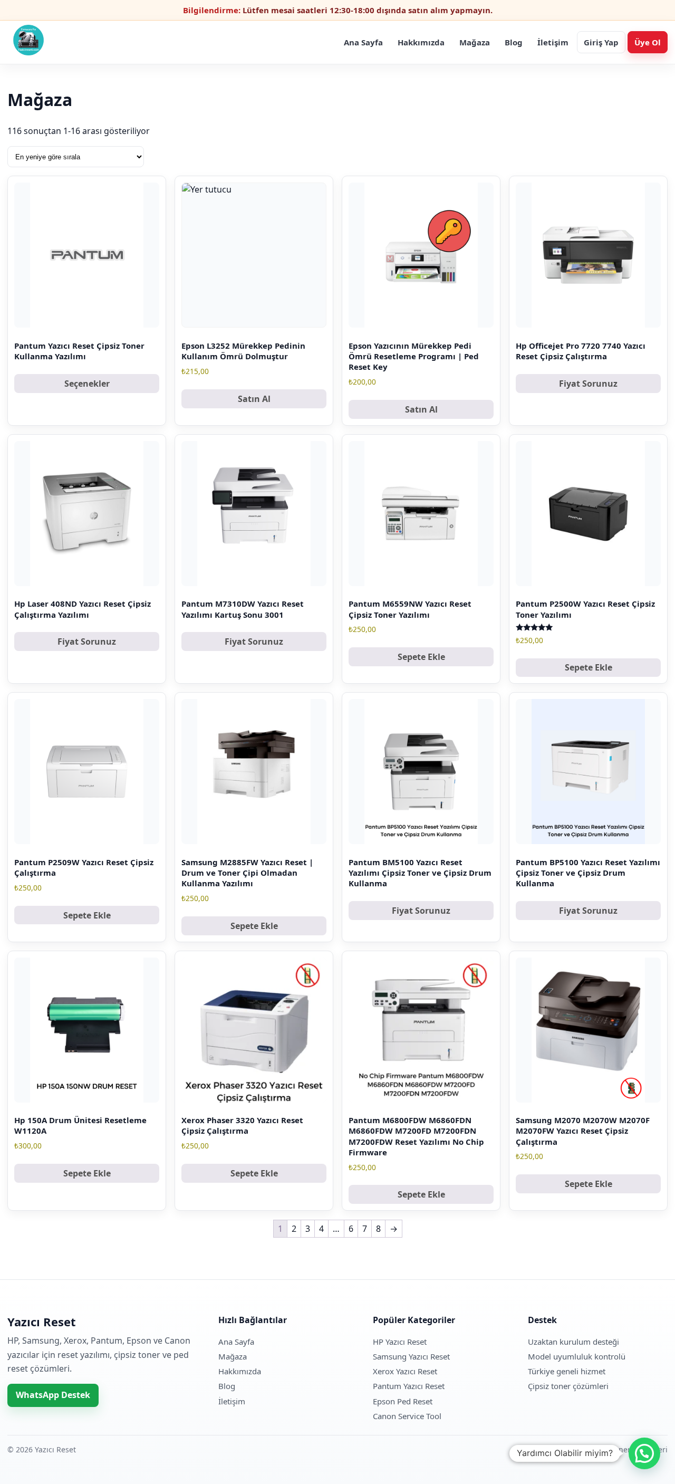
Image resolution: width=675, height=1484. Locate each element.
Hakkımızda (421, 42)
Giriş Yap (601, 42)
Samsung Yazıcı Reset (411, 1356)
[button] (644, 1453)
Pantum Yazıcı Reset (409, 1386)
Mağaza (474, 42)
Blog (514, 42)
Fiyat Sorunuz (588, 383)
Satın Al (254, 399)
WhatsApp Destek (53, 1395)
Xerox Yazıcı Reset (405, 1371)
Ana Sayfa (363, 42)
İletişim (552, 42)
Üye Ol (647, 42)
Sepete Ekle (421, 657)
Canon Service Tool (407, 1416)
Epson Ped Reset (402, 1401)
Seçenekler (87, 383)
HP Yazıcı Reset (400, 1341)
